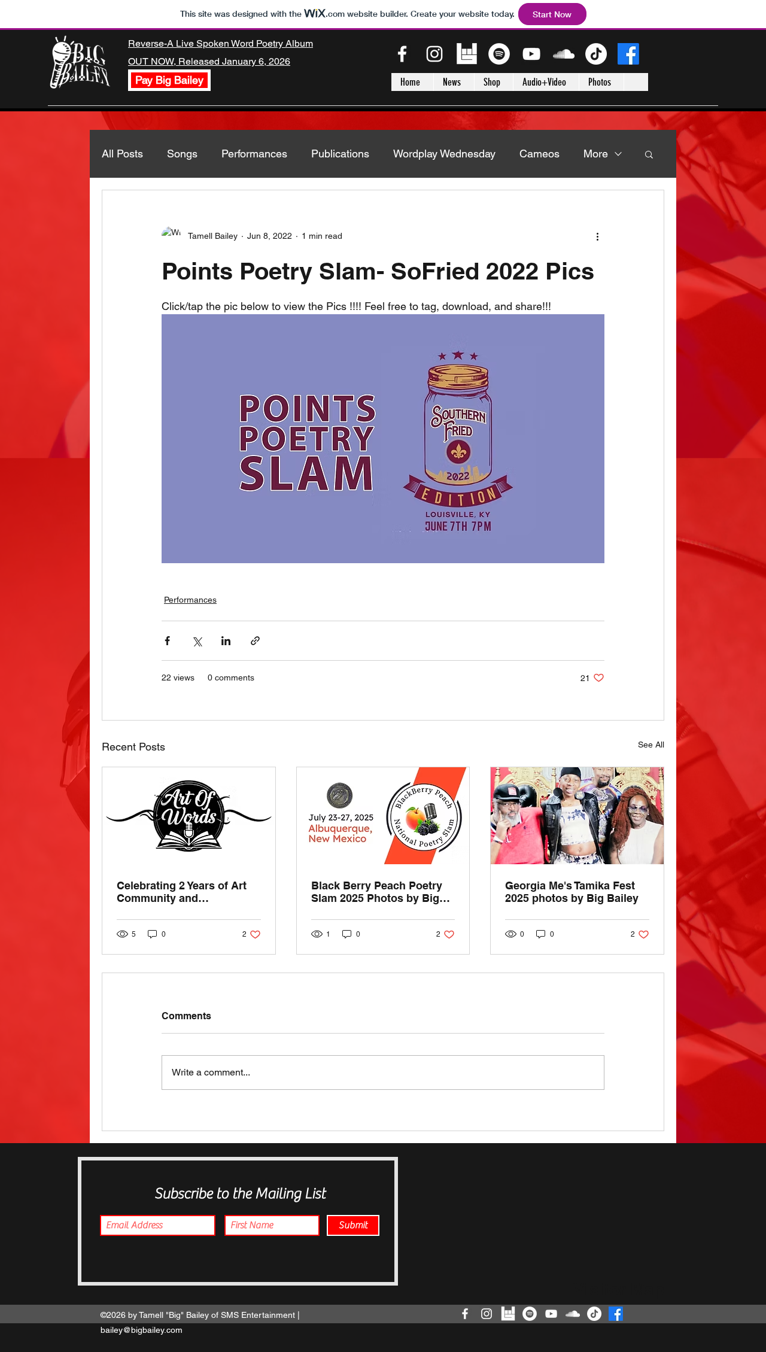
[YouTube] (531, 54)
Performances (254, 153)
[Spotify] (499, 54)
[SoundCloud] (563, 54)
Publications (340, 153)
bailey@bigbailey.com (142, 1330)
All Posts (122, 153)
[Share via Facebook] (167, 640)
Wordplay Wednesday (444, 153)
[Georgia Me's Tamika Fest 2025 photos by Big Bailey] (577, 815)
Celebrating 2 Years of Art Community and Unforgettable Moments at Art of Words (183, 891)
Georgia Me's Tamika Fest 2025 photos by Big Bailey (572, 891)
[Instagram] (434, 54)
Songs (182, 153)
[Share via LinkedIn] (226, 640)
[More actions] (597, 236)
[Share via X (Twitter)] (196, 640)
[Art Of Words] (188, 815)
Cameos (539, 153)
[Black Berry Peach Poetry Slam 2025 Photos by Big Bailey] (383, 815)
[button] (649, 154)
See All (651, 744)
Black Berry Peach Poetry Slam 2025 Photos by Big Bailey (376, 891)
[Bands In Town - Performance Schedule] (467, 54)
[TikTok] (596, 54)
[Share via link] (255, 640)
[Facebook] (402, 54)
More (595, 153)
